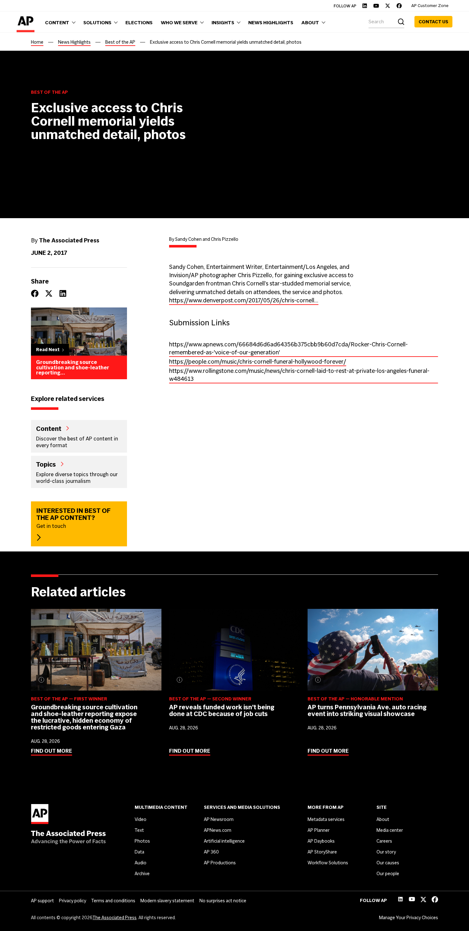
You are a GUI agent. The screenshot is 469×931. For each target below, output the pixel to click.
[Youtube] (376, 5)
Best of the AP (120, 42)
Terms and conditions (113, 901)
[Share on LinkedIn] (63, 293)
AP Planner (319, 830)
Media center (389, 830)
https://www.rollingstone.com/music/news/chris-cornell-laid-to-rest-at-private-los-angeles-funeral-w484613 (299, 375)
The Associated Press (115, 917)
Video (140, 819)
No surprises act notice (222, 901)
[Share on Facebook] (35, 293)
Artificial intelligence (224, 841)
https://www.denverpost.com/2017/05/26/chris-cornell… (243, 300)
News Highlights (74, 42)
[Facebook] (399, 5)
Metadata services (326, 819)
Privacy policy (72, 901)
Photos (142, 841)
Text (139, 830)
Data (139, 852)
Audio (140, 863)
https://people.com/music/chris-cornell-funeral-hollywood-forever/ (257, 362)
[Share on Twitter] (49, 293)
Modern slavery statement (167, 901)
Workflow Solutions (328, 863)
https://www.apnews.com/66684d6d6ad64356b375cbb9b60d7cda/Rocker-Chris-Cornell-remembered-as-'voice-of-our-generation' (288, 348)
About (382, 819)
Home (37, 42)
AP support (42, 901)
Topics (46, 464)
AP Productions (220, 863)
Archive (142, 873)
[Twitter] (387, 5)
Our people (387, 873)
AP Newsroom (219, 819)
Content (48, 428)
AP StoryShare (322, 852)
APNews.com (217, 830)
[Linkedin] (364, 5)
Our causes (387, 863)
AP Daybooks (321, 841)
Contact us (433, 21)
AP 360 (211, 852)
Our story (386, 852)
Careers (384, 841)
